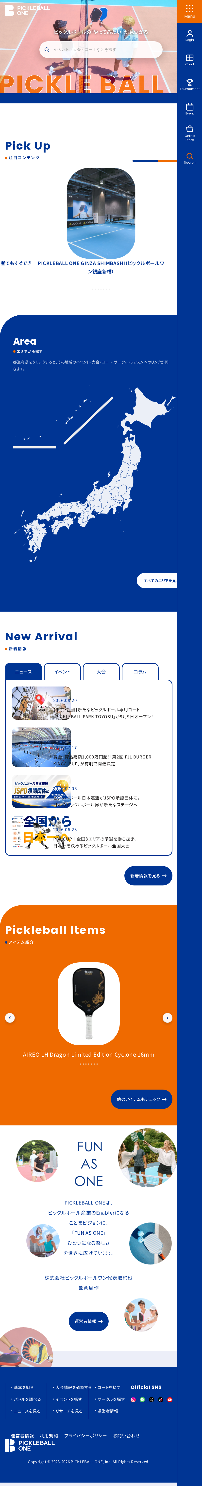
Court (189, 64)
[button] (101, 49)
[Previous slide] (10, 1018)
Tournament (190, 89)
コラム (140, 671)
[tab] (92, 289)
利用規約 (49, 1435)
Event (189, 113)
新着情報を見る (145, 875)
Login (189, 40)
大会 (101, 671)
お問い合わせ (126, 1435)
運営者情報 (86, 1321)
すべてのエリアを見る (161, 580)
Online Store (190, 138)
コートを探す (109, 1387)
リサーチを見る (69, 1411)
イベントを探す (69, 1399)
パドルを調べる (27, 1399)
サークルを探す (111, 1399)
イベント (62, 671)
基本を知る (24, 1387)
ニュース (23, 671)
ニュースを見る (27, 1411)
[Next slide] (167, 1018)
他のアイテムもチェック (138, 1099)
